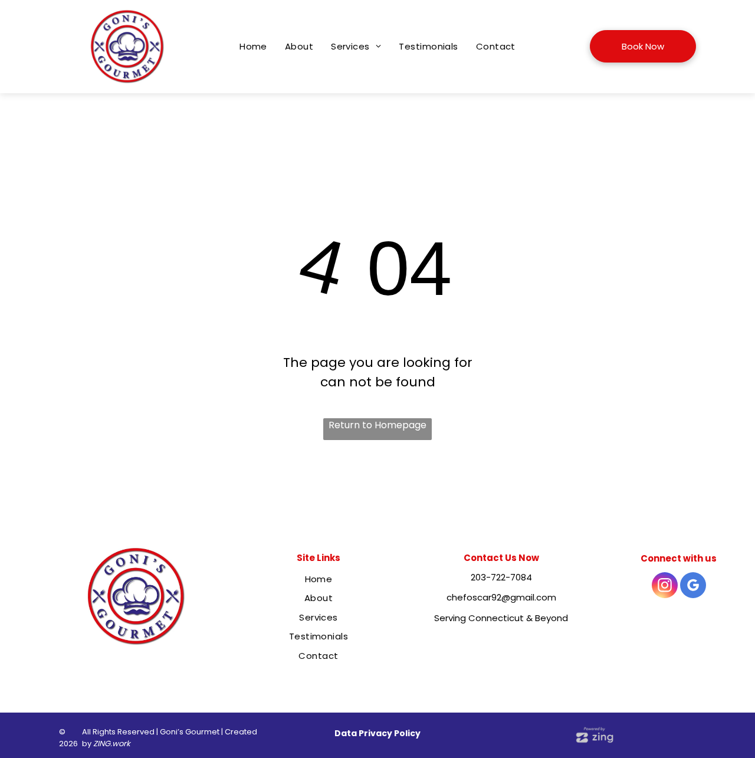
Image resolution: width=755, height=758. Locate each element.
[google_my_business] (693, 586)
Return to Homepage (377, 425)
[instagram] (665, 586)
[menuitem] (253, 47)
